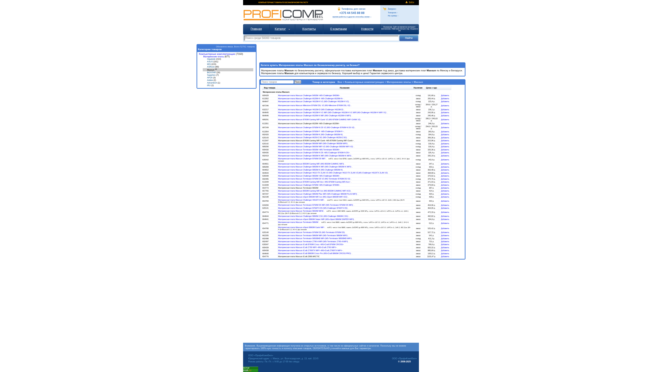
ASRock (211, 67)
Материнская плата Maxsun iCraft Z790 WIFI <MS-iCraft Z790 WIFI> (307, 247)
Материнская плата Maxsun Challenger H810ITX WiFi (301, 200)
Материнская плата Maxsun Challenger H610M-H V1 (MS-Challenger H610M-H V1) (313, 101)
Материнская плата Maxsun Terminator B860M (298, 222)
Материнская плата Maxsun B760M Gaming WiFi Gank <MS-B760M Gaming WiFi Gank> (316, 141)
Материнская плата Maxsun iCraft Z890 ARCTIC (299, 256)
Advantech (212, 83)
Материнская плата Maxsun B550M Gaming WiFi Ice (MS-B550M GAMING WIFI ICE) (314, 191)
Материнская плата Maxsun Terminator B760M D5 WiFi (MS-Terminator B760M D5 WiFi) (316, 205)
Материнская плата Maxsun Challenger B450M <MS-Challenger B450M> (309, 95)
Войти (411, 2)
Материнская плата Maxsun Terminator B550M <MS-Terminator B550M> (309, 150)
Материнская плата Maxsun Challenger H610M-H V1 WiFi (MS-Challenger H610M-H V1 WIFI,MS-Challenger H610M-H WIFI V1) (332, 112)
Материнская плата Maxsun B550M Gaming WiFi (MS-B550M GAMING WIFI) (311, 164)
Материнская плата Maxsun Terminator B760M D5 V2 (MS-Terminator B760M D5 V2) (314, 179)
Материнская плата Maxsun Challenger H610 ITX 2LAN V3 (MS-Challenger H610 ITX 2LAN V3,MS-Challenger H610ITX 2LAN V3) (333, 173)
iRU (209, 85)
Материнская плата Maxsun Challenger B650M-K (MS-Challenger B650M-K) (310, 134)
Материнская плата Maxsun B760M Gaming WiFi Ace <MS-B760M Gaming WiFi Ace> (314, 182)
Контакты (309, 29)
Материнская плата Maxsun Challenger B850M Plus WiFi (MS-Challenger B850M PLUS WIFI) (318, 194)
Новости (367, 29)
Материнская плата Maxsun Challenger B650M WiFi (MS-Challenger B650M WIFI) (313, 143)
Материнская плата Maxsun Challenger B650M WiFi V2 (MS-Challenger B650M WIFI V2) (316, 147)
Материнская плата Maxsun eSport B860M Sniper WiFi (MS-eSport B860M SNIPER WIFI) (316, 219)
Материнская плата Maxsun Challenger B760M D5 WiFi (302, 159)
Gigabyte (211, 59)
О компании (338, 29)
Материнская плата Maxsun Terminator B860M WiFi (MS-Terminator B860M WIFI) (313, 235)
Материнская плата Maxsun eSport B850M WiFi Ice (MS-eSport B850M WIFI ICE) (313, 197)
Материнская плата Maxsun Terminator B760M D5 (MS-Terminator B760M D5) (311, 232)
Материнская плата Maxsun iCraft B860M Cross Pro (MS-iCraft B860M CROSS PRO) (315, 253)
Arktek (210, 80)
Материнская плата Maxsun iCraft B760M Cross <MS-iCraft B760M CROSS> (311, 244)
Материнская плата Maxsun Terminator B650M (298, 188)
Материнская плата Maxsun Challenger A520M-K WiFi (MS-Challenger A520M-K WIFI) (315, 116)
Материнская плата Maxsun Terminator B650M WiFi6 (301, 211)
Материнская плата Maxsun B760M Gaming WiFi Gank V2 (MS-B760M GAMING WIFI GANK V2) (319, 119)
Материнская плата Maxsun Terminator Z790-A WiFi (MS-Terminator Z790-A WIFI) (313, 241)
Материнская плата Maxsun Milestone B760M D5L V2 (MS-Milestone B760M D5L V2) (314, 105)
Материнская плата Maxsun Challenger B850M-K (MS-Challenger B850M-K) (310, 170)
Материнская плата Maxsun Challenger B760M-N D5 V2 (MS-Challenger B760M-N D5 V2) (316, 127)
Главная (256, 29)
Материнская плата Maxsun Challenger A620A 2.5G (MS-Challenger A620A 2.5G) (312, 137)
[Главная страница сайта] (283, 15)
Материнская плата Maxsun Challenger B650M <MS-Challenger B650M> (309, 176)
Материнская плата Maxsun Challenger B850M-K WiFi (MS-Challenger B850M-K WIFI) (315, 167)
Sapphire (211, 75)
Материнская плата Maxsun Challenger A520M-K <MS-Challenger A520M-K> (311, 98)
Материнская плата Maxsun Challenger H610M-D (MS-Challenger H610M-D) (311, 109)
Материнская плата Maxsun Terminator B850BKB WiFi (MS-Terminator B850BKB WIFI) (315, 238)
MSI (209, 64)
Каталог (280, 29)
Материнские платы (213, 56)
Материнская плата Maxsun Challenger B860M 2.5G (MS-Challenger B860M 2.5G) (313, 216)
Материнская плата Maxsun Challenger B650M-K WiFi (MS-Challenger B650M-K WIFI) (315, 156)
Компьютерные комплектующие (217, 54)
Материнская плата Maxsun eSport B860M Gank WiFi (301, 227)
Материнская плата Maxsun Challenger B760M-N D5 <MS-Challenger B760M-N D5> (314, 153)
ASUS (210, 61)
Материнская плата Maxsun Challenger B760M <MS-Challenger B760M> (309, 185)
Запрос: (391, 9)
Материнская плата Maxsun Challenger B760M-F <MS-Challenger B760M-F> (311, 131)
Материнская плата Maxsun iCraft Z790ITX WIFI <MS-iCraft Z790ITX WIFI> (310, 250)
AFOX (210, 77)
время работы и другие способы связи (351, 17)
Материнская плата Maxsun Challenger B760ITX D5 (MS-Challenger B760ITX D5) (313, 208)
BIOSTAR (211, 72)
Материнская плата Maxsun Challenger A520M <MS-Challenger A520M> (308, 123)
